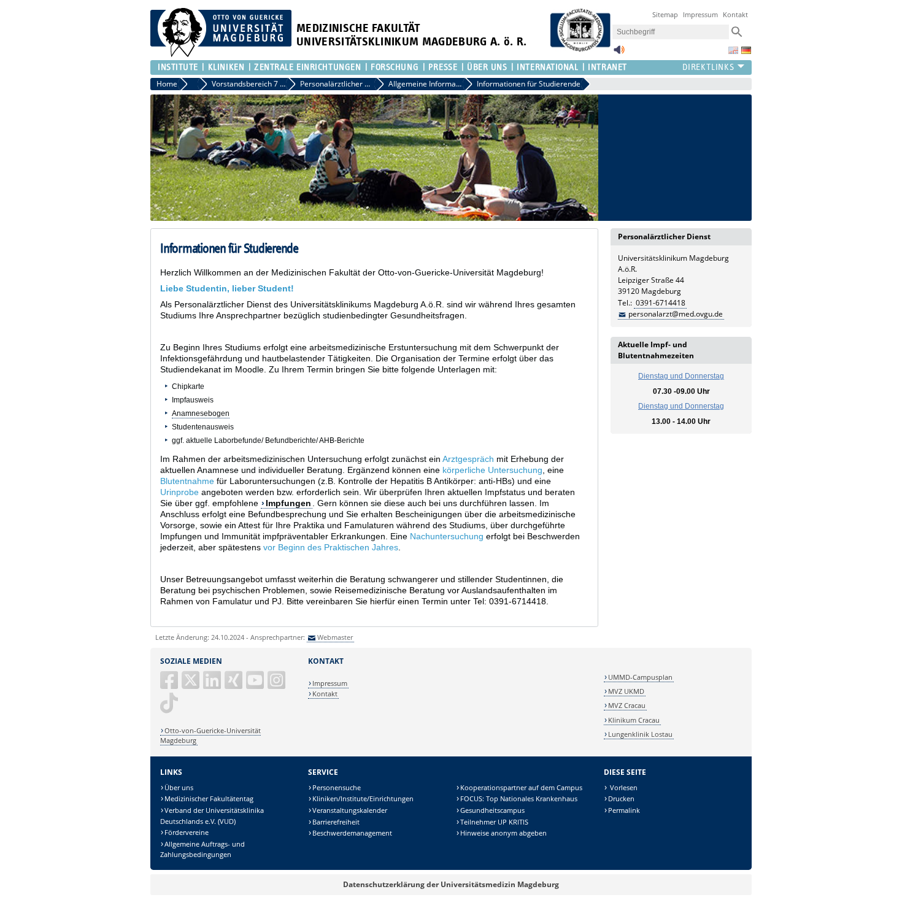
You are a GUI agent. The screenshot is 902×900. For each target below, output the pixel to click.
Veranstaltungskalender (349, 810)
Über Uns (487, 67)
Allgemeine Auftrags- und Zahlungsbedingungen (202, 849)
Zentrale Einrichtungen (307, 67)
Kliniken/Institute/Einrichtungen (363, 798)
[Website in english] (733, 50)
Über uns (178, 787)
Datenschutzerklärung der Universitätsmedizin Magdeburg (451, 884)
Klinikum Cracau (634, 720)
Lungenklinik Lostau (640, 734)
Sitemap (665, 14)
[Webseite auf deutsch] (746, 50)
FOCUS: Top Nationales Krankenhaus (518, 798)
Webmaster (335, 637)
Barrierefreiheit (336, 821)
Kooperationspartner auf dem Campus (521, 787)
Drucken (621, 798)
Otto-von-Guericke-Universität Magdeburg (210, 735)
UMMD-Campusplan (640, 677)
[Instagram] (277, 685)
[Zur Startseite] (220, 54)
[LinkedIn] (213, 685)
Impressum (700, 14)
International (547, 67)
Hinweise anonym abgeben (503, 832)
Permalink (624, 810)
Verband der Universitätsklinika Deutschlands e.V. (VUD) (212, 816)
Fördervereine (186, 832)
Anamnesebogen (200, 413)
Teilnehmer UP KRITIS (494, 821)
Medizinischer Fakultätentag (208, 798)
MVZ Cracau (627, 705)
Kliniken (226, 67)
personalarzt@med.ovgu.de (675, 314)
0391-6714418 (660, 303)
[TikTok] (170, 707)
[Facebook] (170, 685)
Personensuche (336, 787)
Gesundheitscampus (492, 810)
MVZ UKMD (626, 691)
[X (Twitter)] (191, 685)
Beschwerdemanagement (352, 832)
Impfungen (288, 503)
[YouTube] (256, 685)
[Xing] (234, 685)
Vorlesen (623, 787)
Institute (178, 67)
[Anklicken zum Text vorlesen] (619, 53)
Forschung (394, 67)
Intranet (607, 67)
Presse (442, 67)
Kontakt (735, 14)
